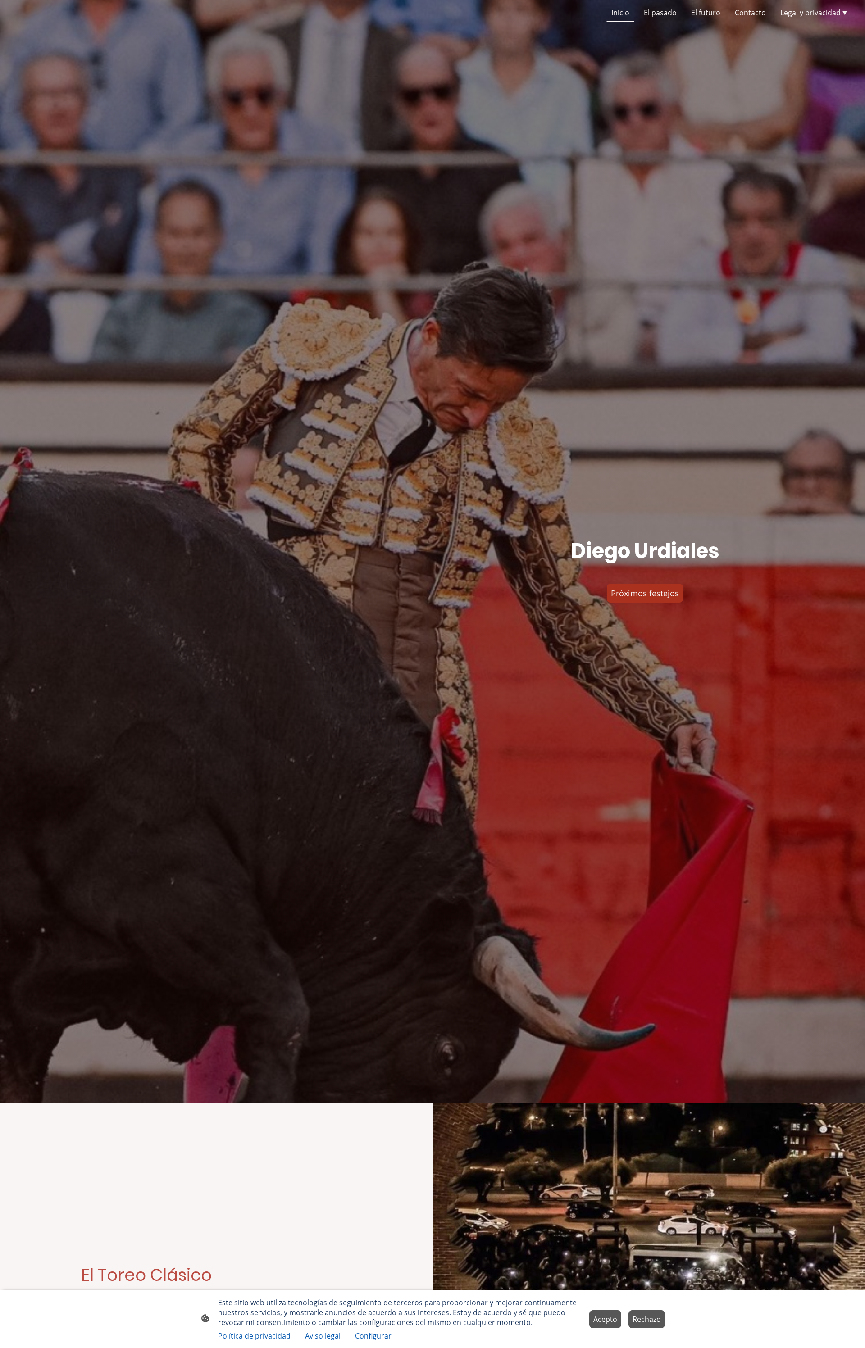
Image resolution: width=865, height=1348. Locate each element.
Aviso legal (323, 1336)
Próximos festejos (645, 593)
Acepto (605, 1319)
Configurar (373, 1336)
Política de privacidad (254, 1336)
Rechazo (647, 1319)
